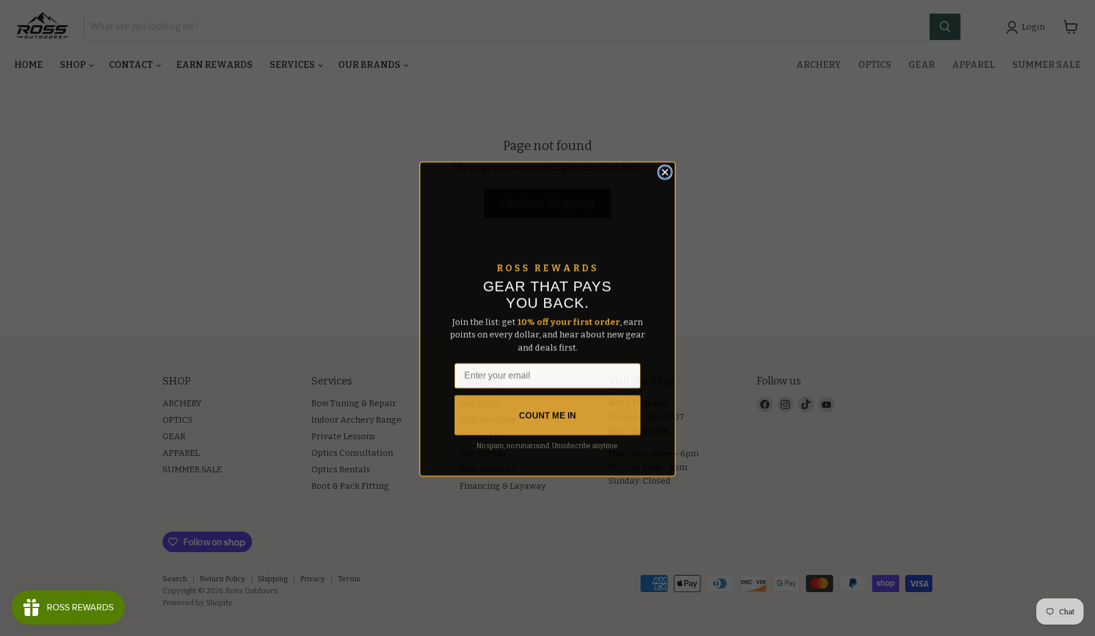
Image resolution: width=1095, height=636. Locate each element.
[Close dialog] (665, 171)
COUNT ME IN (547, 414)
